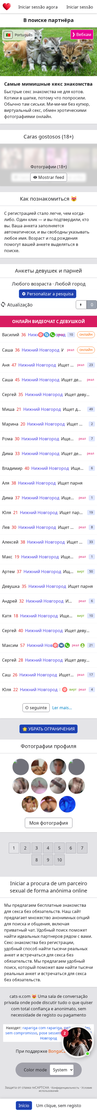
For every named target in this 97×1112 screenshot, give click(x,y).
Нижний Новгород (40, 350)
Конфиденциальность (65, 1087)
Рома (7, 439)
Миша (8, 409)
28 (20, 660)
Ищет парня (79, 424)
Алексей (10, 542)
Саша (7, 350)
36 (23, 335)
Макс (7, 557)
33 (17, 453)
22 (15, 689)
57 (22, 645)
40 (27, 468)
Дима (7, 453)
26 (15, 675)
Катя (6, 616)
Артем (8, 571)
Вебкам (81, 34)
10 (59, 860)
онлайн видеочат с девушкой (48, 321)
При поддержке (48, 1051)
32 (21, 601)
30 (17, 439)
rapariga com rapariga (42, 1027)
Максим (10, 645)
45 (17, 380)
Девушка (11, 586)
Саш (6, 675)
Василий (10, 335)
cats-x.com (20, 996)
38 (13, 483)
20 (22, 424)
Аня (6, 365)
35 (20, 394)
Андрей (9, 601)
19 (16, 557)
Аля (5, 483)
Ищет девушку (76, 380)
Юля (6, 512)
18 (15, 616)
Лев (6, 527)
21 (19, 409)
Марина (10, 424)
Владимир (12, 468)
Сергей (9, 394)
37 (17, 498)
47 (14, 365)
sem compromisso (21, 1032)
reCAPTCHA (41, 1087)
